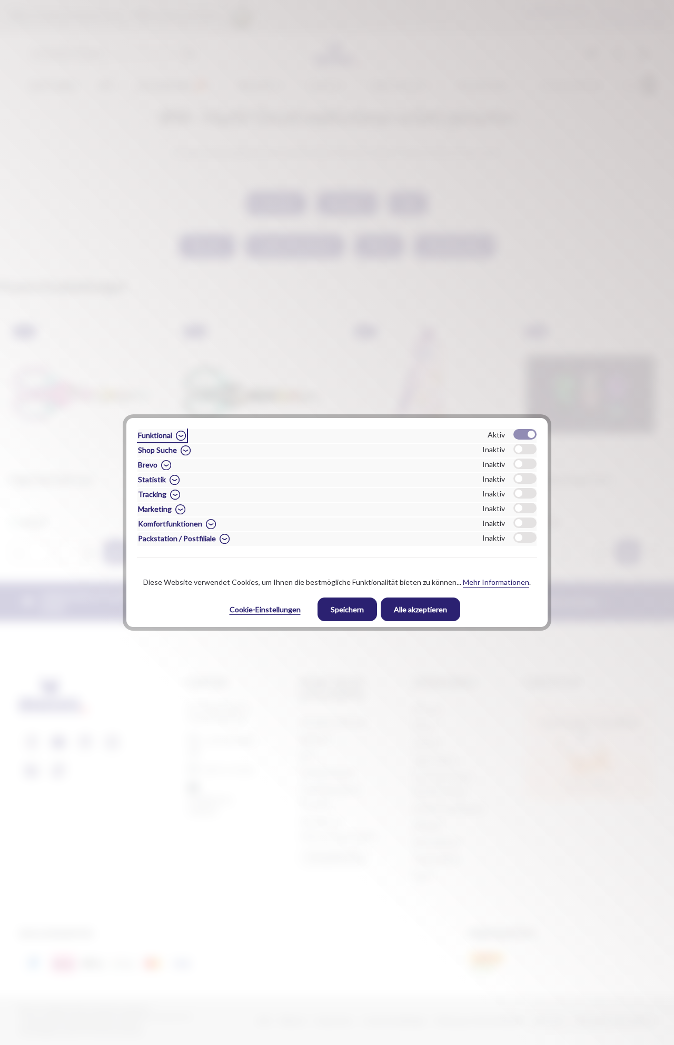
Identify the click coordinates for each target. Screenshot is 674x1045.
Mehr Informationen (496, 582)
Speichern (347, 609)
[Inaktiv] (525, 449)
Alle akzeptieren (420, 609)
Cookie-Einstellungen (265, 609)
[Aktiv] (525, 434)
